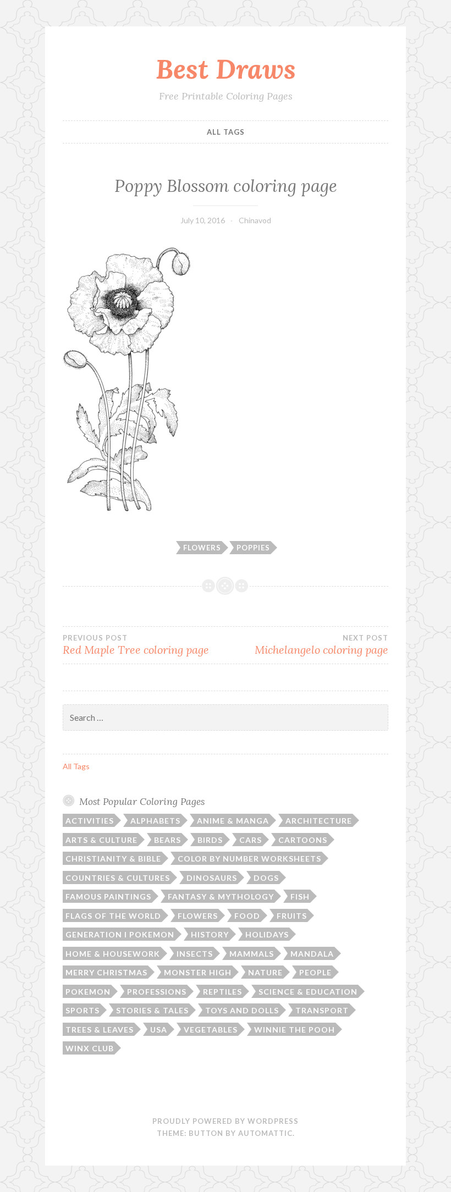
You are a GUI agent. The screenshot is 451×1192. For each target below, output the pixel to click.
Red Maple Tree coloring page (136, 644)
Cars (250, 840)
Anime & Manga (233, 820)
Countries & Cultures (117, 877)
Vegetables (211, 1029)
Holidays (267, 934)
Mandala (312, 953)
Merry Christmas (106, 972)
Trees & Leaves (99, 1029)
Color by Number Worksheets (249, 858)
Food (247, 915)
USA (158, 1029)
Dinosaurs (211, 877)
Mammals (251, 953)
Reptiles (222, 991)
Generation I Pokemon (119, 934)
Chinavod (255, 220)
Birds (210, 840)
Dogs (266, 877)
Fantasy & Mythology (221, 896)
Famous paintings (108, 896)
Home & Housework (112, 953)
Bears (167, 840)
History (210, 934)
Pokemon (88, 991)
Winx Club (89, 1048)
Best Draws (226, 69)
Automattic (265, 1133)
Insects (195, 953)
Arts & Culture (101, 840)
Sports (82, 1010)
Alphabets (155, 820)
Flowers (202, 547)
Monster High (198, 972)
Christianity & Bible (113, 858)
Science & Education (308, 991)
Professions (156, 991)
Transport (322, 1010)
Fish (300, 896)
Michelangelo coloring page (321, 644)
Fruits (292, 915)
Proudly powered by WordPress (225, 1121)
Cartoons (302, 840)
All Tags (226, 132)
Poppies (253, 547)
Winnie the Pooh (294, 1029)
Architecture (318, 820)
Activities (89, 820)
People (315, 972)
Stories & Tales (152, 1010)
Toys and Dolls (242, 1010)
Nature (265, 972)
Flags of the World (113, 915)
